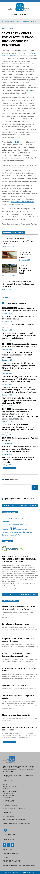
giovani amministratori (19, 522)
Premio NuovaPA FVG (7, 532)
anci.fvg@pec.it (10, 795)
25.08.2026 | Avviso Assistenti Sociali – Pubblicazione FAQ (19, 317)
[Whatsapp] (5, 830)
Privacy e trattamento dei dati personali (14, 809)
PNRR (13, 528)
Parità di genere (27, 525)
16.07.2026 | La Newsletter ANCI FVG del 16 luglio (20, 439)
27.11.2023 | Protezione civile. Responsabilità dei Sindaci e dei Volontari (18, 284)
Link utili (5, 857)
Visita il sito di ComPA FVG (10, 853)
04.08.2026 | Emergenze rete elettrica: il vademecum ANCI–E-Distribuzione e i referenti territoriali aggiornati (19, 379)
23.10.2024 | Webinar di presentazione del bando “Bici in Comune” (18, 241)
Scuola (27, 532)
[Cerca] (35, 487)
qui (31, 90)
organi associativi (16, 525)
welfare (18, 535)
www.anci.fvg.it (7, 797)
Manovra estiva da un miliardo (16, 715)
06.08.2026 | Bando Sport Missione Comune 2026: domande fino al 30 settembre (17, 354)
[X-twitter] (12, 845)
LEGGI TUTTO (9, 468)
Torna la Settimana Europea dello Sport (25, 269)
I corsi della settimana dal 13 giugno (26, 254)
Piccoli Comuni (5, 529)
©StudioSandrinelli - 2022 (28, 872)
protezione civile (19, 532)
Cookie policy (7, 812)
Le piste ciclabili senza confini (15, 624)
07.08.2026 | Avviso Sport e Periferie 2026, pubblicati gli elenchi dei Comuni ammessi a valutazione (19, 335)
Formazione (7, 522)
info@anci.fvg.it (10, 793)
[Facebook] (4, 845)
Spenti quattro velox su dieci (15, 685)
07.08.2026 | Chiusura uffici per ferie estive (18, 326)
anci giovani (5, 519)
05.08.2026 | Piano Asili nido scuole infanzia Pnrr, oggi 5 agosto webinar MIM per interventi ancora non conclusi (18, 367)
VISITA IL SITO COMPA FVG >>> (20, 594)
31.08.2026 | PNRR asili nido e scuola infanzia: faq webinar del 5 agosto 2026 (19, 309)
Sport (4, 535)
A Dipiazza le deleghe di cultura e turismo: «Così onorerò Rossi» (16, 654)
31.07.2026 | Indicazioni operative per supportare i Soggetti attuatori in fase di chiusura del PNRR (19, 400)
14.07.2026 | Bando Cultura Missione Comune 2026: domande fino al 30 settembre (18, 459)
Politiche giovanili (22, 529)
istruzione (29, 522)
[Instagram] (8, 845)
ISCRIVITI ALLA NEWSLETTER (20, 506)
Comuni (19, 518)
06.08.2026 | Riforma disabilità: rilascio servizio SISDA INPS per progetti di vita (20, 345)
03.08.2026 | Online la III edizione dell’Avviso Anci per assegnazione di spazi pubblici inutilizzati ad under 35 (19, 389)
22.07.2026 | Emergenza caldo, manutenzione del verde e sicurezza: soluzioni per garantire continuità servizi (18, 428)
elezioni (26, 519)
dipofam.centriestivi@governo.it (22, 202)
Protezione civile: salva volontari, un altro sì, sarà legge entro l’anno (18, 608)
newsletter (5, 525)
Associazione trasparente (10, 805)
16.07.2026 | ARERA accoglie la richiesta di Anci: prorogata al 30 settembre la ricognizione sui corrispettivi (20, 448)
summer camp (10, 535)
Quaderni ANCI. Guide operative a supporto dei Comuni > (19, 865)
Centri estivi (8, 297)
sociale (31, 532)
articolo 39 (15, 142)
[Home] (2, 21)
